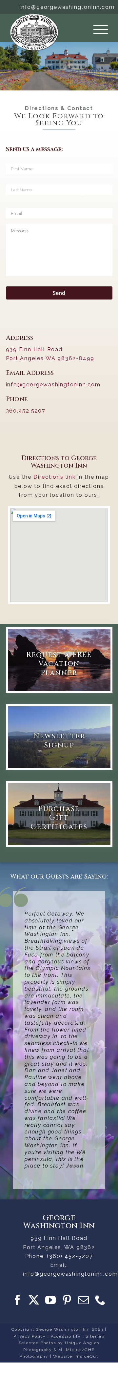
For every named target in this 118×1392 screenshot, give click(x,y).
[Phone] (100, 1300)
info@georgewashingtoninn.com (67, 7)
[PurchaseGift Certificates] (59, 814)
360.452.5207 (26, 411)
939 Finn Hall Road (34, 349)
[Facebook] (17, 1300)
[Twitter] (34, 1300)
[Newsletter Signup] (59, 737)
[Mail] (83, 1300)
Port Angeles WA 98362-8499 (50, 358)
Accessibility (66, 1336)
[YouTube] (50, 1300)
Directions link (54, 477)
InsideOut (87, 1356)
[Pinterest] (67, 1300)
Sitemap (95, 1336)
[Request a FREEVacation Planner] (59, 660)
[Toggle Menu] (100, 29)
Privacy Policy (29, 1336)
